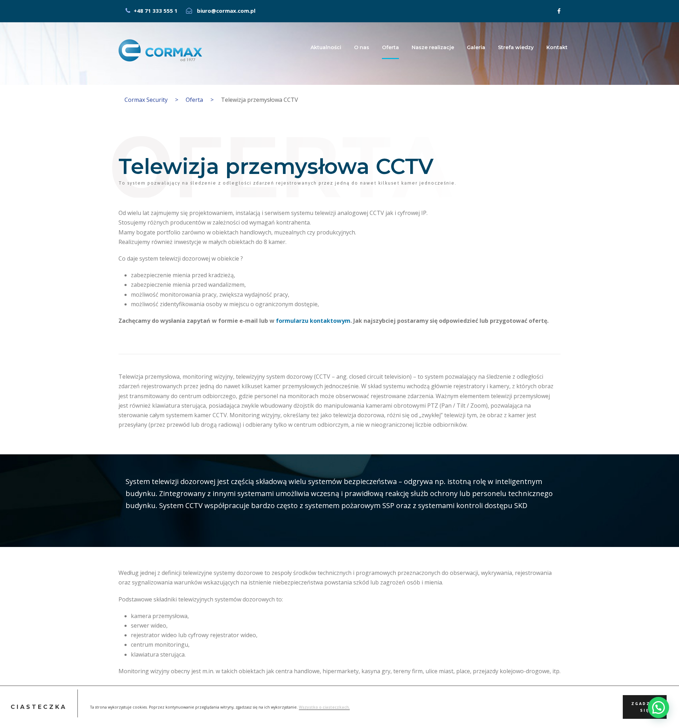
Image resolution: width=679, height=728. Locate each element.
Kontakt (557, 47)
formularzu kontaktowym (313, 321)
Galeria (476, 47)
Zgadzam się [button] (644, 706)
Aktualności (326, 47)
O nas (361, 47)
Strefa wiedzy (516, 47)
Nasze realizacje (433, 47)
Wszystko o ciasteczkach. (324, 706)
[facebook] (559, 11)
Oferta (390, 47)
